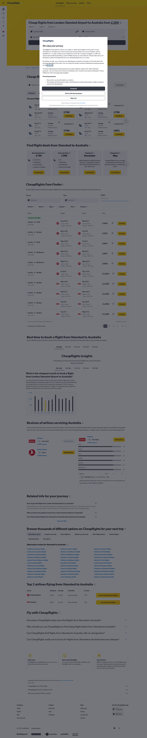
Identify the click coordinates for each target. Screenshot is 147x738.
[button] (73, 89)
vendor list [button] (50, 65)
